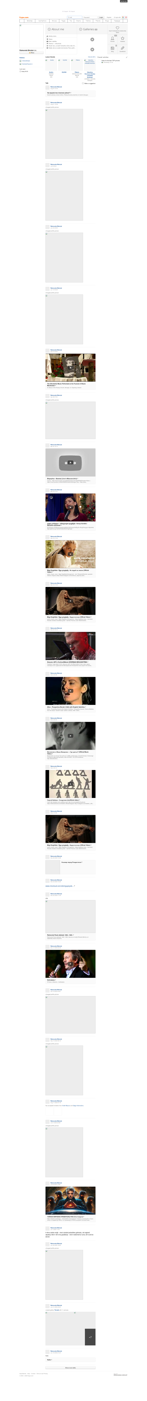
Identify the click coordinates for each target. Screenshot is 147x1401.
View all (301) (92, 57)
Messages (117, 21)
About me (58, 29)
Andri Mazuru (66, 1105)
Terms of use (39, 1373)
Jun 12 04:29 (54, 290)
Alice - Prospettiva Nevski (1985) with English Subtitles (66, 707)
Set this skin (124, 1)
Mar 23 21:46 (54, 538)
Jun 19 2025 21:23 (55, 1353)
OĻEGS (64, 72)
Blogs (107, 21)
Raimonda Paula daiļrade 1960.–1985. (60, 935)
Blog (113, 48)
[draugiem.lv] (22, 21)
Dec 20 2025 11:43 (55, 895)
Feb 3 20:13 (53, 768)
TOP (113, 60)
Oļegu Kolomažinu (78, 1105)
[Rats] (102, 49)
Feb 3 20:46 (53, 675)
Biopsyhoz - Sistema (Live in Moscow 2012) (62, 479)
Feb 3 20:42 (53, 720)
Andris (51, 72)
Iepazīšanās (23, 1373)
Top (71, 21)
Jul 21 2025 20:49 (55, 1122)
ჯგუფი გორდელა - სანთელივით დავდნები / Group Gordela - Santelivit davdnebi (67, 524)
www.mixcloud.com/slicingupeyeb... (60, 886)
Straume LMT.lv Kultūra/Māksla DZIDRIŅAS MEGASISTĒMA (67, 662)
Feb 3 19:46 (53, 813)
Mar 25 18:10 (54, 446)
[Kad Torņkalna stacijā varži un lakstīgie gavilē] (92, 39)
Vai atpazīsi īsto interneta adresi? (58, 93)
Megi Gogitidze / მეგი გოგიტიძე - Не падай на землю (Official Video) (68, 571)
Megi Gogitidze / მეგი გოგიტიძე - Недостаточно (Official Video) (68, 617)
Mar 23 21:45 (54, 585)
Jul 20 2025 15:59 (55, 1184)
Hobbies (22, 58)
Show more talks (70, 1368)
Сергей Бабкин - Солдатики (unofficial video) (63, 800)
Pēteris (77, 72)
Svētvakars (51, 980)
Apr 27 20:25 (54, 351)
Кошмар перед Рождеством (71, 862)
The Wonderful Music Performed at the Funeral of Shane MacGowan (66, 384)
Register (109, 17)
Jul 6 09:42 (53, 166)
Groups (54, 21)
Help (28, 1373)
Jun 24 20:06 (54, 228)
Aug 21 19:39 (54, 104)
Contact (33, 1373)
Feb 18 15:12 (54, 630)
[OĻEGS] (58, 1111)
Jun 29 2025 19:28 (55, 1245)
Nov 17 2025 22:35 (55, 948)
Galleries (29, 21)
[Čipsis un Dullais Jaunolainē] (92, 49)
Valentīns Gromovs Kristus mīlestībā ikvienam (90, 74)
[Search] (125, 21)
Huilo (49, 1360)
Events (78, 21)
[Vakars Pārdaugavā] (82, 49)
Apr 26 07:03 (54, 397)
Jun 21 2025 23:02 (55, 1307)
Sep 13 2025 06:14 (55, 1041)
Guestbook (123, 51)
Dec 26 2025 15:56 (55, 858)
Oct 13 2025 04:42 (55, 991)
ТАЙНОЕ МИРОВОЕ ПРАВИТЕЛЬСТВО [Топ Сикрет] (65, 1217)
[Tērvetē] (82, 39)
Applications (42, 21)
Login (101, 17)
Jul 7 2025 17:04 (55, 1229)
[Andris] (50, 1111)
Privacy (46, 1373)
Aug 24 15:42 (54, 88)
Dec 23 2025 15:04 (55, 881)
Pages (63, 21)
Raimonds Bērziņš (27, 50)
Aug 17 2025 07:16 (55, 1102)
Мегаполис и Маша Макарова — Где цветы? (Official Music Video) (68, 753)
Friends (98, 21)
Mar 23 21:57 (54, 491)
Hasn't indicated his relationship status (117, 31)
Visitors (88, 21)
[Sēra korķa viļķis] (102, 39)
